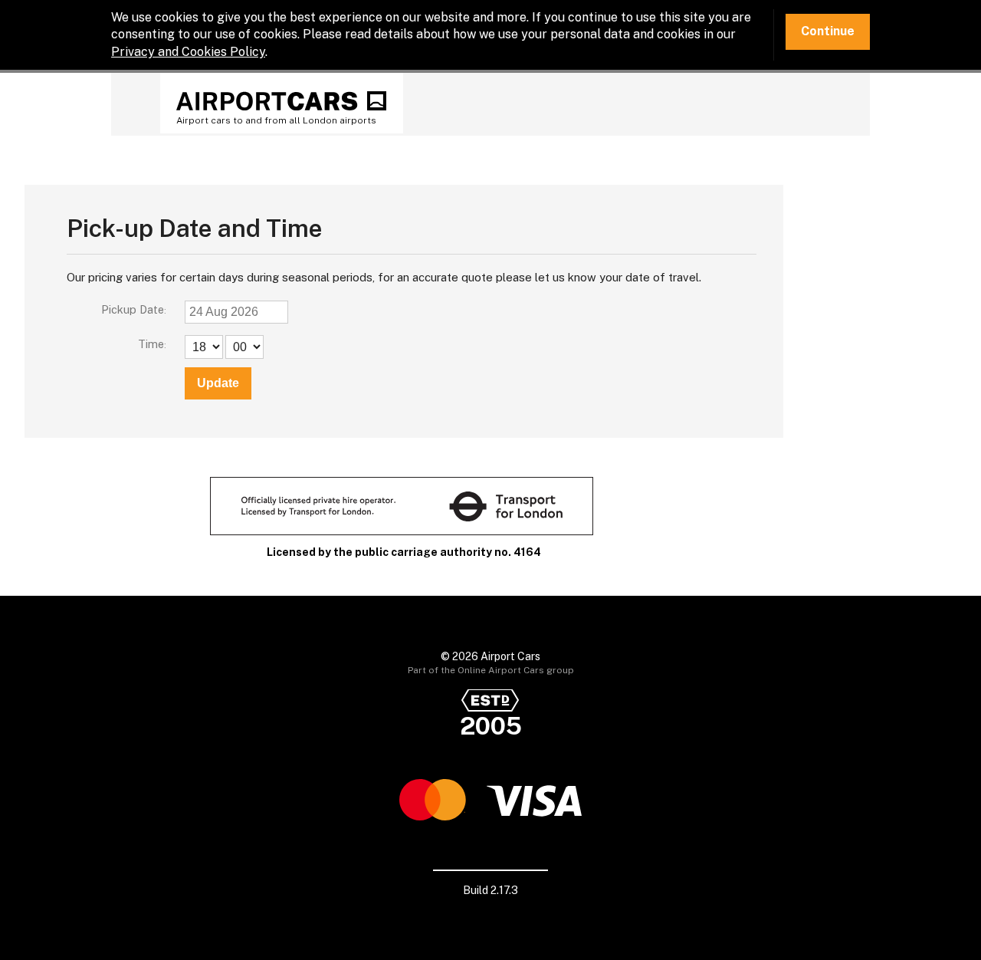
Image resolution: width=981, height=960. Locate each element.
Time (151, 343)
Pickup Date (132, 309)
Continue (828, 31)
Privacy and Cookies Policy (188, 51)
